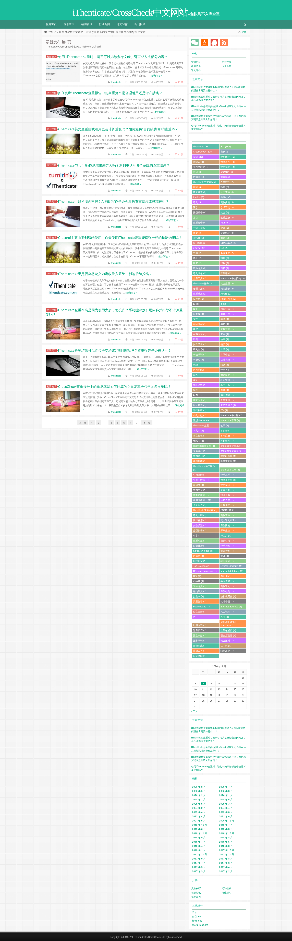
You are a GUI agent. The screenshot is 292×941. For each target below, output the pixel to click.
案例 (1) (197, 339)
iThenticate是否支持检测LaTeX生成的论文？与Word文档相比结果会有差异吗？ (219, 107)
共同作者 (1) (227, 581)
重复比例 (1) (227, 525)
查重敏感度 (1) (228, 630)
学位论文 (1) (199, 586)
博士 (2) (197, 258)
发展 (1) (197, 308)
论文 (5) (197, 202)
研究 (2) (197, 263)
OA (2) (224, 248)
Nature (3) (226, 222)
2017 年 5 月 (199, 867)
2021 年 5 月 (199, 820)
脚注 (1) (197, 616)
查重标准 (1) (227, 545)
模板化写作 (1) (228, 596)
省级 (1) (225, 344)
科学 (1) (225, 349)
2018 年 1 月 (199, 850)
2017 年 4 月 (226, 867)
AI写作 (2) (226, 293)
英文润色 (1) (199, 400)
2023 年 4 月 (199, 812)
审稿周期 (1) (199, 324)
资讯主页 (69, 24)
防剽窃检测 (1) (201, 495)
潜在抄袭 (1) (227, 550)
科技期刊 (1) (199, 354)
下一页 (146, 422)
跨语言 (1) (198, 555)
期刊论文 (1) (227, 586)
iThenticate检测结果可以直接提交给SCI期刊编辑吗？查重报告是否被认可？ (114, 350)
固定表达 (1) (199, 635)
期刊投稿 (140, 24)
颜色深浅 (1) (199, 645)
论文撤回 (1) (199, 655)
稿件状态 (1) (227, 359)
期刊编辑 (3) (199, 242)
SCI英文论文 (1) (229, 510)
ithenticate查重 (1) (203, 425)
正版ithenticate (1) (203, 420)
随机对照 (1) (199, 384)
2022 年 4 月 (199, 816)
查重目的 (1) (227, 489)
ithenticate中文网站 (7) (205, 182)
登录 (243, 32)
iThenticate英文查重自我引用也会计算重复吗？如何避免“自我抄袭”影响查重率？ (118, 128)
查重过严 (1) (199, 450)
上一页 (82, 422)
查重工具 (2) (199, 278)
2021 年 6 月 (226, 816)
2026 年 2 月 (199, 795)
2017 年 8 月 (226, 858)
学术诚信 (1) (227, 484)
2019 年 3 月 (226, 829)
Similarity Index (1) (203, 550)
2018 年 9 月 (199, 837)
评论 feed (197, 920)
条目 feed (197, 916)
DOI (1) (197, 576)
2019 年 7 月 (226, 824)
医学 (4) (197, 207)
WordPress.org (200, 924)
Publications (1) (201, 606)
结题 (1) (225, 364)
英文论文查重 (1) (229, 520)
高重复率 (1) (199, 601)
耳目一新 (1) (227, 384)
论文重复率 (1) (228, 479)
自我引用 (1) (227, 540)
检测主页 (51, 24)
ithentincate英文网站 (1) (204, 467)
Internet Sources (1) (231, 606)
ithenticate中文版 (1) (231, 415)
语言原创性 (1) (228, 635)
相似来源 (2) (227, 288)
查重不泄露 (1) (201, 479)
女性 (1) (197, 319)
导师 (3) (225, 227)
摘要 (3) (197, 232)
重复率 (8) (226, 177)
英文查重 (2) (227, 283)
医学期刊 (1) (199, 640)
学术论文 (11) (228, 166)
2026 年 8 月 (199, 786)
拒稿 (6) (225, 187)
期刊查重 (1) (227, 515)
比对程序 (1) (199, 520)
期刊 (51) (225, 151)
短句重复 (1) (199, 591)
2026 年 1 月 (226, 795)
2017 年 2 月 (226, 871)
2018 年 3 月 (226, 846)
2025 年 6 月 (226, 799)
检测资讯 (86, 24)
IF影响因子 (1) (228, 405)
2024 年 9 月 (199, 807)
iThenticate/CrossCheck (148, 937)
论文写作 (122, 24)
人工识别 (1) (227, 611)
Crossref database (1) (205, 571)
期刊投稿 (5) (227, 202)
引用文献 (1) (199, 474)
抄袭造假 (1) (227, 495)
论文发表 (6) (199, 192)
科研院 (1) (198, 359)
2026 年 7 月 (226, 786)
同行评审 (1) (227, 308)
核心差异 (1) (227, 560)
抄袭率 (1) (198, 596)
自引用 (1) (226, 576)
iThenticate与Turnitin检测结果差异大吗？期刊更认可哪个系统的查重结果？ (114, 165)
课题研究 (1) (227, 374)
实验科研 (196, 61)
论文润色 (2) (199, 273)
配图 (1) (197, 395)
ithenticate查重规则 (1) (233, 445)
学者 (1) (225, 319)
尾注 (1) (225, 616)
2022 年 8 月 (226, 812)
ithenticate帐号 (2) (203, 283)
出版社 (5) (226, 197)
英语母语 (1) (227, 601)
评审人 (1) (226, 369)
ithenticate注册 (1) (230, 469)
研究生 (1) (198, 349)
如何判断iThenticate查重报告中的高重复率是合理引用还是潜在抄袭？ (110, 92)
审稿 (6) (197, 187)
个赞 (180, 82)
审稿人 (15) (199, 161)
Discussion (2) (228, 242)
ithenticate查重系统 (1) (205, 510)
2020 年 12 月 (226, 820)
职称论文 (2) (199, 268)
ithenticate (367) (202, 146)
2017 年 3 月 (199, 871)
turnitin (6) (198, 197)
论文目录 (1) (199, 611)
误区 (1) (197, 374)
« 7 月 (194, 711)
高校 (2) (225, 268)
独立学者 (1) (199, 344)
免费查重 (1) (227, 500)
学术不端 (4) (227, 207)
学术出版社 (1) (228, 455)
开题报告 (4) (199, 212)
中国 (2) (197, 253)
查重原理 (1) (227, 474)
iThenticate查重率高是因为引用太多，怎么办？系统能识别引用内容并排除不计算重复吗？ (114, 312)
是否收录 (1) (199, 530)
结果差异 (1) (227, 650)
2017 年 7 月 (199, 862)
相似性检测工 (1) (202, 500)
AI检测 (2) (198, 298)
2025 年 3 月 (226, 803)
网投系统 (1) (199, 369)
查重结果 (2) (199, 293)
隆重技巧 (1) (199, 630)
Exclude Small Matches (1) (228, 623)
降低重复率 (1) (228, 461)
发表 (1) (197, 390)
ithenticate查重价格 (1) (233, 450)
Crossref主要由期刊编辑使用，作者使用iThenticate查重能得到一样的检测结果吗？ (120, 237)
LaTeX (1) (226, 645)
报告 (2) (225, 258)
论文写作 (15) (228, 161)
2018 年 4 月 (199, 846)
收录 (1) (225, 425)
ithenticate (116, 82)
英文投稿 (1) (199, 435)
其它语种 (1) (227, 440)
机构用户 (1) (227, 505)
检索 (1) (225, 339)
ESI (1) (224, 410)
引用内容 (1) (199, 625)
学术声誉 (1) (199, 489)
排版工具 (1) (199, 650)
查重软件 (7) (227, 182)
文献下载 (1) (227, 329)
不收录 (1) (226, 430)
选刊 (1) (225, 390)
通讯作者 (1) (227, 395)
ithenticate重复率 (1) (204, 445)
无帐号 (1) (198, 440)
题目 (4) (197, 217)
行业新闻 (104, 24)
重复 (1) (197, 379)
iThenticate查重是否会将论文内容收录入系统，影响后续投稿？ (105, 273)
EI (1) (196, 303)
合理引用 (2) (199, 288)
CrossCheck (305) (203, 151)
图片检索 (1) (199, 405)
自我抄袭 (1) (199, 545)
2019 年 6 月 (199, 829)
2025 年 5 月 (199, 803)
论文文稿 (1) (199, 515)
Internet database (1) (232, 571)
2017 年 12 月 (226, 850)
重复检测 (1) (227, 591)
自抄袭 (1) (198, 581)
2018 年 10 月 (226, 833)
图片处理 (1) (227, 313)
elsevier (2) (199, 248)
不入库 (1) (198, 430)
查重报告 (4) (199, 222)
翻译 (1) (225, 555)
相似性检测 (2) (228, 298)
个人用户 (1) (199, 505)
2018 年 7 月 (199, 841)
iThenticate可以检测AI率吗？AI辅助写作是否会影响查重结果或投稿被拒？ (113, 201)
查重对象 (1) (199, 540)
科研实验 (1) (227, 379)
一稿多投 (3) (199, 227)
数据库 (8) (198, 177)
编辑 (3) (225, 237)
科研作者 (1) (227, 354)
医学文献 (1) (227, 400)
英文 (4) (225, 212)
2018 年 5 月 (226, 841)
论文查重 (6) (227, 192)
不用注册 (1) (227, 435)
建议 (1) (197, 329)
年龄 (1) (225, 324)
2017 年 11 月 (199, 854)
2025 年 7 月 (199, 799)
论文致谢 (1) (227, 640)
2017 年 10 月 (226, 854)
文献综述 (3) (227, 232)
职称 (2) (225, 263)
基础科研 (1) (199, 410)
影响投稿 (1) (227, 530)
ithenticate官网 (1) (230, 420)
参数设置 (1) (199, 525)
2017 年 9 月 (199, 858)
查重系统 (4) (227, 217)
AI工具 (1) (226, 535)
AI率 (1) (197, 535)
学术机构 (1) (199, 461)
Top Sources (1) (201, 566)
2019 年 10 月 (199, 824)
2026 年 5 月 (199, 791)
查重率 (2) (226, 273)
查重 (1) (225, 334)
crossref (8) (227, 171)
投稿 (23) (198, 156)
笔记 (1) (197, 364)
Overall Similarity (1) (231, 566)
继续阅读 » (156, 75)
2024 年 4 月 (226, 807)
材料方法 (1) (199, 334)
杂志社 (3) (198, 237)
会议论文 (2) (227, 253)
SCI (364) (226, 146)
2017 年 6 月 (226, 862)
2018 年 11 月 (199, 833)
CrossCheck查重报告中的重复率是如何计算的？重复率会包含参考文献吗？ (114, 386)
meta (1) (225, 303)
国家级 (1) (198, 313)
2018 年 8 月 (226, 837)
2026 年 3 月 (226, 791)
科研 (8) (197, 171)
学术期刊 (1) (199, 455)
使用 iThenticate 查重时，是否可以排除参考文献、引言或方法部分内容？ (113, 56)
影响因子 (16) (228, 156)
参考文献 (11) (200, 166)
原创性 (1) (198, 484)
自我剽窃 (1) (199, 560)
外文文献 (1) (199, 415)
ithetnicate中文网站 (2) (233, 278)
